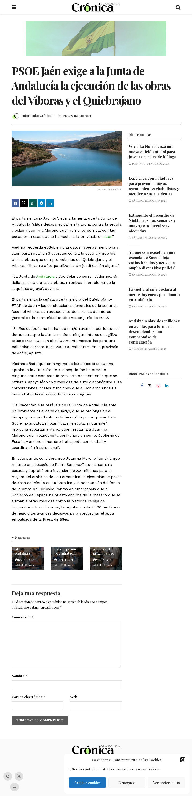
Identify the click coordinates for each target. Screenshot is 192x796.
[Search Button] (178, 7)
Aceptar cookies (87, 782)
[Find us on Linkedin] (166, 386)
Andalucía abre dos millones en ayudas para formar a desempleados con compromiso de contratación (154, 331)
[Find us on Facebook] (142, 386)
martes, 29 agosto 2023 (75, 116)
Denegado (126, 782)
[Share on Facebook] (15, 203)
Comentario (22, 617)
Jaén (108, 236)
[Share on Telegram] (41, 203)
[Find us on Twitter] (150, 386)
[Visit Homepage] (96, 7)
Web (73, 697)
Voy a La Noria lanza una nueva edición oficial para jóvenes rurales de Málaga (152, 151)
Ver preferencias (166, 782)
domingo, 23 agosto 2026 (150, 163)
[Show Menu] (14, 7)
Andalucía (46, 276)
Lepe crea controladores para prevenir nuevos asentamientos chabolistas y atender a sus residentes (154, 186)
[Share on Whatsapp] (33, 203)
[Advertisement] (154, 425)
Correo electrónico (28, 697)
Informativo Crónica (36, 116)
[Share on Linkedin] (50, 203)
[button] (182, 760)
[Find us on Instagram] (158, 386)
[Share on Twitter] (24, 203)
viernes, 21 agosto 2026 (148, 348)
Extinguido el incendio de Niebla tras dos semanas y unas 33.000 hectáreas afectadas (152, 223)
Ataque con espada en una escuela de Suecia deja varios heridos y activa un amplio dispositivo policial (152, 260)
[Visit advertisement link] (96, 42)
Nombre (20, 676)
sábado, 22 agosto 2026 (149, 200)
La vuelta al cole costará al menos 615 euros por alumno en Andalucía (154, 294)
